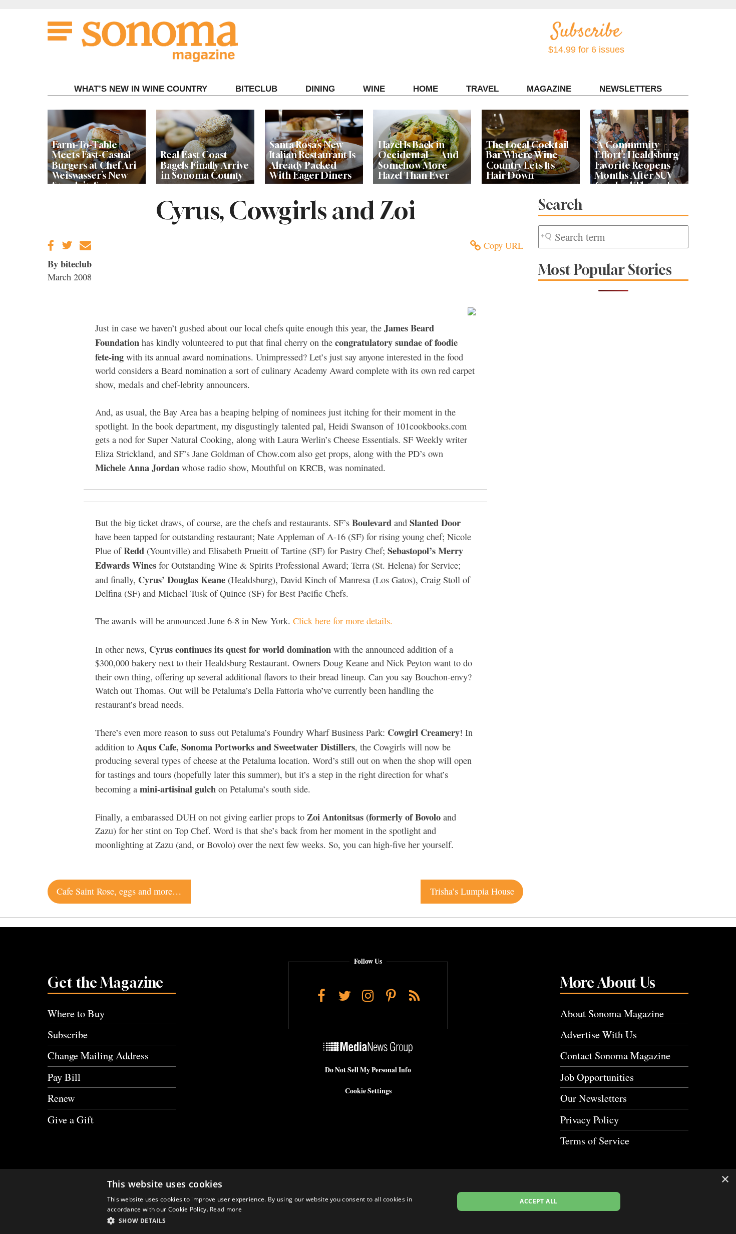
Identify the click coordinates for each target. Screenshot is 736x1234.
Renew (61, 1098)
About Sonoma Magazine (612, 1013)
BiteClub (256, 89)
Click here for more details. (343, 621)
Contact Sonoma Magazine (615, 1055)
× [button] (724, 1179)
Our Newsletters (593, 1098)
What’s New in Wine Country (140, 89)
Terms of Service (594, 1140)
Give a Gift (71, 1119)
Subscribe (68, 1034)
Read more (226, 1209)
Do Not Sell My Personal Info (368, 1070)
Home (425, 89)
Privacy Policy (589, 1119)
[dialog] (368, 1201)
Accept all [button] (538, 1201)
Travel (482, 89)
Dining (320, 89)
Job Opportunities (597, 1077)
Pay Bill (64, 1077)
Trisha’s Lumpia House (472, 891)
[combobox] (613, 237)
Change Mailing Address (98, 1055)
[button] (275, 1220)
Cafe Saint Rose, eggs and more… (119, 891)
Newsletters (630, 89)
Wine (374, 89)
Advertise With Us (598, 1034)
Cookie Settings (368, 1091)
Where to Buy (76, 1013)
